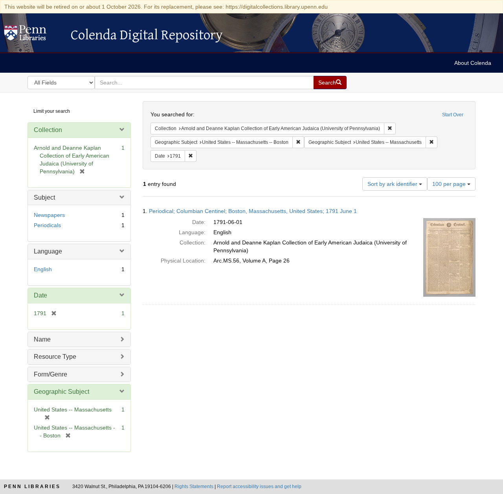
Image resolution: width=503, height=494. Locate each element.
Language (48, 251)
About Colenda (472, 63)
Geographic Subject (61, 391)
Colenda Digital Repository (33, 35)
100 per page (449, 184)
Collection (48, 130)
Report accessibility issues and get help (259, 486)
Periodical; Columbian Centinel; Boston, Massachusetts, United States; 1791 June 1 (253, 211)
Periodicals (47, 225)
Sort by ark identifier (393, 184)
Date (40, 295)
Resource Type (55, 356)
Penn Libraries (32, 486)
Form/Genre (50, 374)
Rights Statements (193, 486)
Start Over (452, 115)
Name (42, 339)
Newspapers (49, 215)
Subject (44, 197)
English (43, 269)
